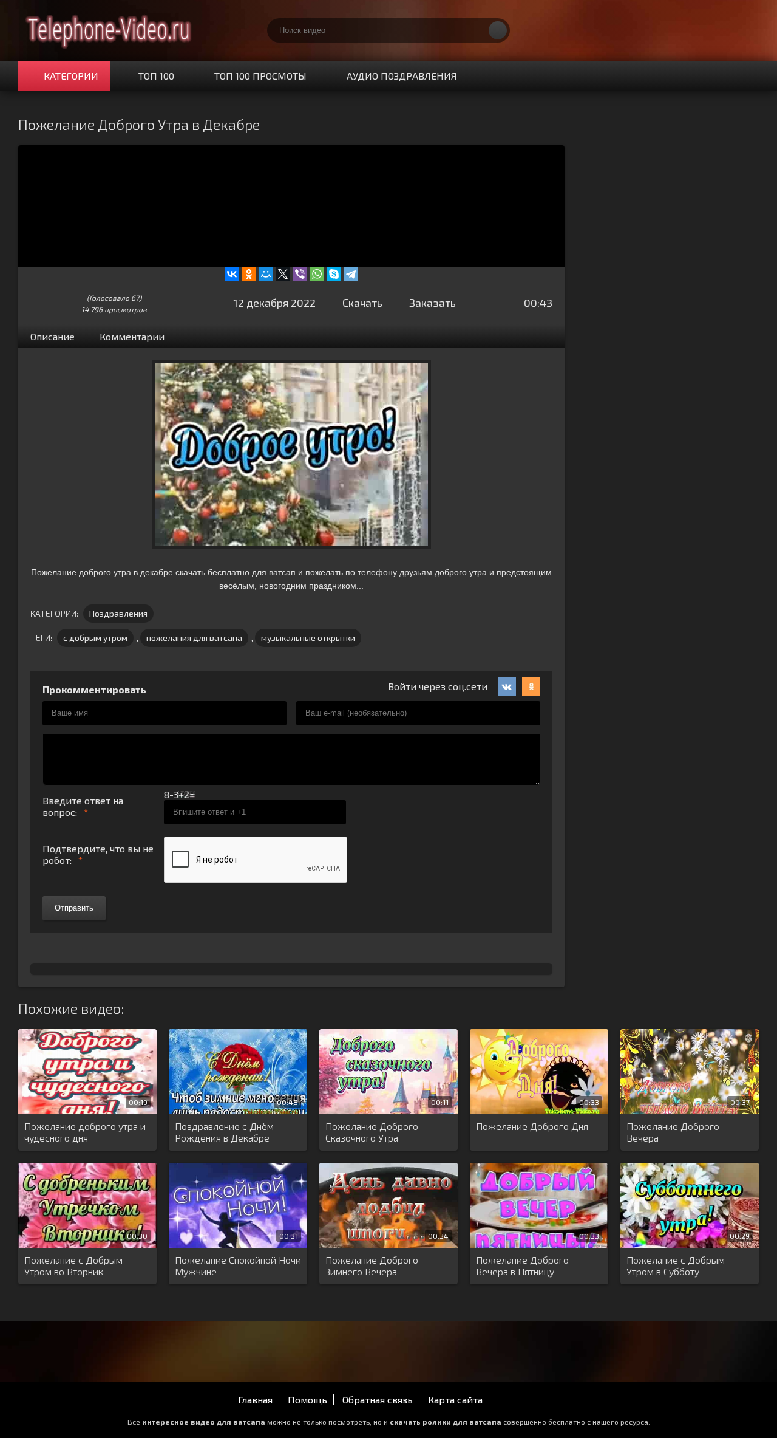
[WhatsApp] (317, 274)
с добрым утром (95, 637)
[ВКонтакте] (232, 274)
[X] (283, 274)
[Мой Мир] (266, 274)
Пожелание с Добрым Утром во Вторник (73, 1265)
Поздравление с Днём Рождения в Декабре (224, 1131)
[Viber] (300, 274)
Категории (71, 75)
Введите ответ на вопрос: (82, 806)
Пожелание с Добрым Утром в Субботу (675, 1265)
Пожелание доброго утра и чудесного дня (85, 1131)
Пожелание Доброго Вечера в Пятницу (522, 1265)
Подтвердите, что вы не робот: (98, 854)
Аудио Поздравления (402, 75)
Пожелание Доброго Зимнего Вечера (371, 1265)
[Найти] (498, 30)
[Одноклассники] (249, 274)
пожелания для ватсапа (194, 637)
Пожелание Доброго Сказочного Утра (371, 1131)
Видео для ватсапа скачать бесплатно (109, 30)
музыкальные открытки (308, 637)
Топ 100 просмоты (260, 75)
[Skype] (334, 274)
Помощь (307, 1399)
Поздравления (118, 613)
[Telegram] (351, 274)
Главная (255, 1399)
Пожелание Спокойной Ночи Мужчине (238, 1265)
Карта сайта (455, 1399)
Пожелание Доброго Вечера (672, 1131)
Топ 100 (156, 75)
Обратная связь (377, 1399)
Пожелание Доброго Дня (532, 1126)
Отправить (74, 907)
